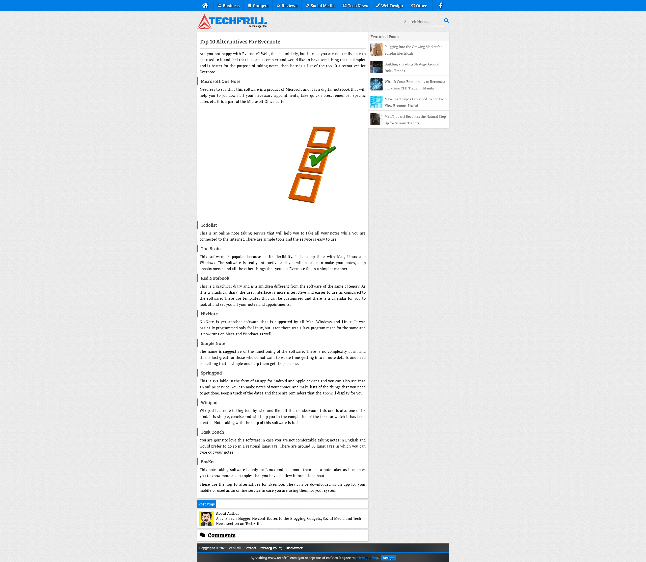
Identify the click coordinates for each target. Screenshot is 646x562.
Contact (250, 547)
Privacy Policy (271, 547)
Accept (388, 557)
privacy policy (366, 557)
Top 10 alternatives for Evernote (240, 41)
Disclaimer (294, 547)
